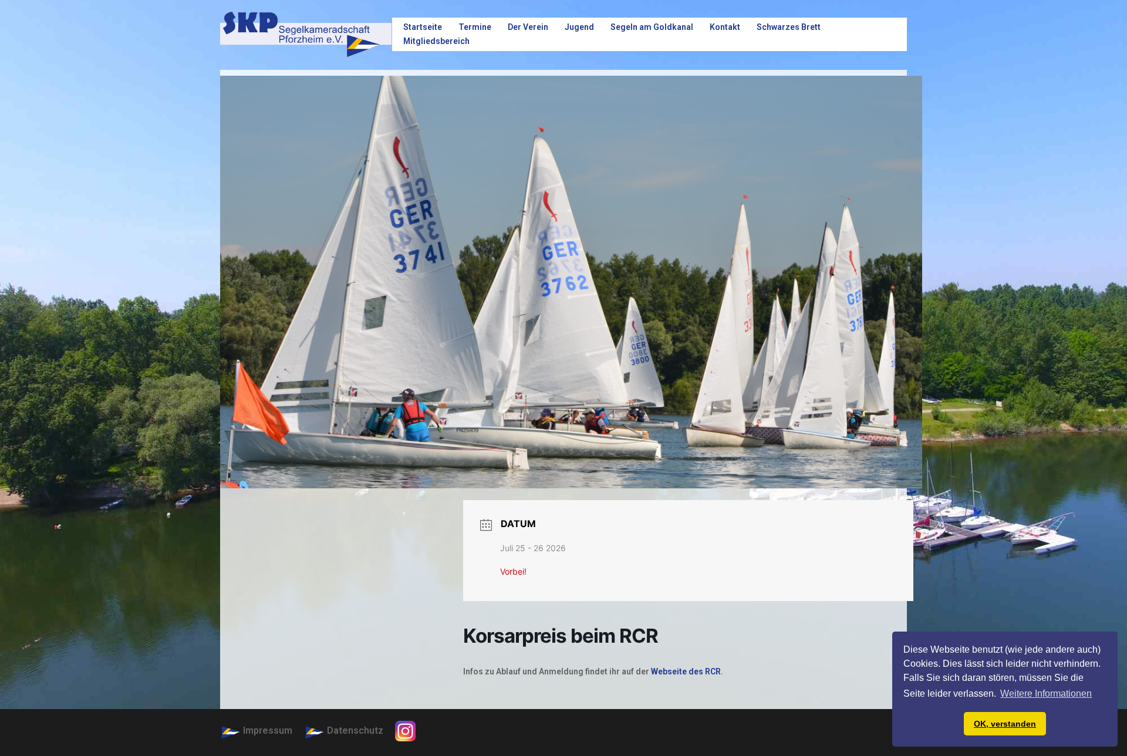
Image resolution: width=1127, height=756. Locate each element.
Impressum (268, 730)
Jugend (579, 27)
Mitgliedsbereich (436, 41)
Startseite (422, 27)
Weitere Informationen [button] (1046, 693)
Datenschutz (355, 730)
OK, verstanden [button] (1005, 723)
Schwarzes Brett (789, 27)
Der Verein (528, 27)
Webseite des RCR (686, 671)
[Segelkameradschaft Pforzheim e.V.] (306, 33)
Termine (474, 27)
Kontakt (725, 27)
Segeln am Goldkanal (651, 27)
